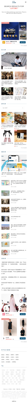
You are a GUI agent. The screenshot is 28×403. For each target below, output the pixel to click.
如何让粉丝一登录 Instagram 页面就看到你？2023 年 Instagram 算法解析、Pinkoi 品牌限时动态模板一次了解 (18, 182)
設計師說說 (4, 383)
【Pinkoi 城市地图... (8, 68)
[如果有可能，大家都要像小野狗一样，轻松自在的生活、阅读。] (5, 193)
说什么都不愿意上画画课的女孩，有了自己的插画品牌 (18, 251)
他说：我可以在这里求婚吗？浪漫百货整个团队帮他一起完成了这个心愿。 (18, 226)
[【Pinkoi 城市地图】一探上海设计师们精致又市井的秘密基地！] (21, 75)
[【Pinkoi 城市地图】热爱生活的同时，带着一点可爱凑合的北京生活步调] (14, 61)
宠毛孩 (17, 359)
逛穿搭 (12, 354)
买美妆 (7, 359)
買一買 (13, 383)
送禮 (16, 383)
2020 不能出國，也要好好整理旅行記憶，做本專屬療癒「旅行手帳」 (20, 98)
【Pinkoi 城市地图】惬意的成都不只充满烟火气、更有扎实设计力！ (7, 98)
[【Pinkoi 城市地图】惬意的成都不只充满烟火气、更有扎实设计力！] (7, 91)
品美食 (2, 359)
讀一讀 (9, 383)
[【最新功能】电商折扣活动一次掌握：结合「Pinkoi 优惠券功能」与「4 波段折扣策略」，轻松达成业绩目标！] (14, 163)
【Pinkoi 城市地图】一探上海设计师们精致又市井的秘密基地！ (20, 82)
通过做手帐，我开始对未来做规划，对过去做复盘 (18, 234)
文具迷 (12, 357)
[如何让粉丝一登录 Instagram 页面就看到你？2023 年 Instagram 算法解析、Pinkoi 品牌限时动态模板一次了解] (5, 182)
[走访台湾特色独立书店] (5, 218)
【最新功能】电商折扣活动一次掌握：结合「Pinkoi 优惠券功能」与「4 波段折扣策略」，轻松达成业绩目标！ (13, 173)
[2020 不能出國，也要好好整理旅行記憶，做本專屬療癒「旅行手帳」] (21, 91)
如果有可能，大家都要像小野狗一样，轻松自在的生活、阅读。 (18, 192)
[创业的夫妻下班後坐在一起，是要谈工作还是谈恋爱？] (5, 201)
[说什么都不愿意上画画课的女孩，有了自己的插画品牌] (5, 252)
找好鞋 (17, 354)
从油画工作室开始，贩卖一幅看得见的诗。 (18, 243)
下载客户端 (18, 389)
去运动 (2, 361)
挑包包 (2, 354)
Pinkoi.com (5, 389)
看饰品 (7, 354)
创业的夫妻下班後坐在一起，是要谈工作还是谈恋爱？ (18, 200)
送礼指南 (8, 361)
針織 (19, 383)
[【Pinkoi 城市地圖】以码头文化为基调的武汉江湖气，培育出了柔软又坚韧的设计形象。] (7, 75)
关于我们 (10, 389)
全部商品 (14, 361)
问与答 (14, 389)
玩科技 (17, 357)
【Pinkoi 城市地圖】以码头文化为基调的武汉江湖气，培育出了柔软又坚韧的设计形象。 (7, 83)
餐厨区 (7, 357)
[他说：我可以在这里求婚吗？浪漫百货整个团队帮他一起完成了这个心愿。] (5, 227)
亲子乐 (12, 359)
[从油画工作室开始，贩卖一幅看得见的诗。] (5, 244)
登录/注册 (23, 389)
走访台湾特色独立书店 (15, 216)
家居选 (2, 357)
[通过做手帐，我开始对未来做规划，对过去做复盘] (5, 236)
